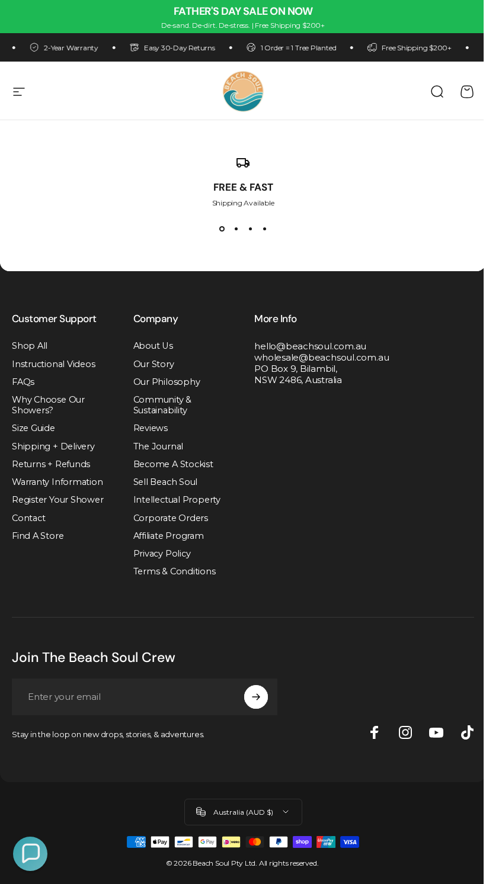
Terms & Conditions (174, 571)
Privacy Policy (162, 553)
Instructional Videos (53, 364)
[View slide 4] (264, 228)
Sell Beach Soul (165, 482)
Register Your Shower (58, 499)
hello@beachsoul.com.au (310, 346)
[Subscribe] (256, 697)
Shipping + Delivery (53, 446)
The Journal (158, 446)
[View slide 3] (250, 228)
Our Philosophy (166, 382)
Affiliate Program (168, 536)
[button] (30, 854)
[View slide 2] (236, 228)
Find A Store (37, 536)
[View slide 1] (222, 228)
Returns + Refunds (51, 464)
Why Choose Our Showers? (48, 405)
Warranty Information (57, 482)
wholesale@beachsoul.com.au (321, 357)
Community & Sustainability (162, 405)
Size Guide (33, 428)
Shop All (29, 345)
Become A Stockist (173, 464)
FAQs (23, 382)
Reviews (150, 428)
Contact (28, 518)
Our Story (153, 364)
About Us (153, 345)
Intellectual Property (176, 499)
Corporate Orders (170, 518)
